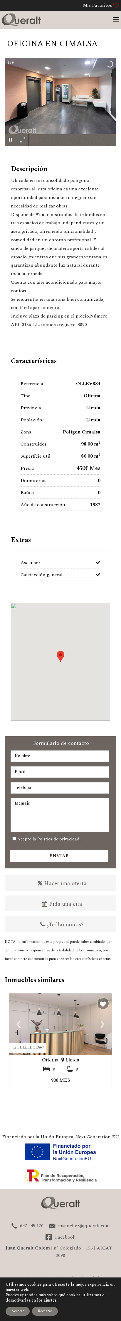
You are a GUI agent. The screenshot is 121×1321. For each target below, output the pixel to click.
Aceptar (17, 1311)
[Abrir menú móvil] (116, 19)
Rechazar (45, 1311)
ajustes (50, 1300)
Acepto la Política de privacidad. (48, 839)
